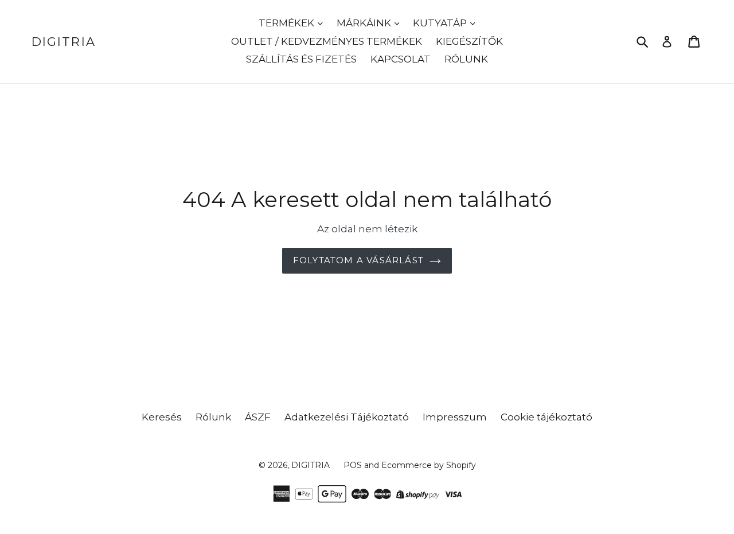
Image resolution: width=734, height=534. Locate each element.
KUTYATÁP (441, 23)
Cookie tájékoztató (546, 417)
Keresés (162, 417)
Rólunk (213, 417)
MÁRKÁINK (365, 23)
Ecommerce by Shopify (428, 465)
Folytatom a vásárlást (358, 260)
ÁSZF (258, 417)
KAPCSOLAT (400, 59)
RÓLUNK (466, 59)
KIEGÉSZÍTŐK (469, 41)
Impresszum (455, 417)
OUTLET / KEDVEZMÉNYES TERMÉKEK (326, 41)
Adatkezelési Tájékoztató (346, 417)
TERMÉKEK (288, 23)
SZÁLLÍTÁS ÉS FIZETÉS (301, 59)
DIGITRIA (64, 41)
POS (352, 465)
